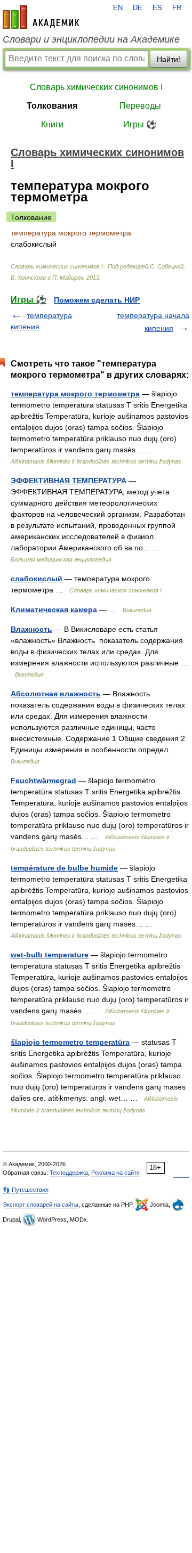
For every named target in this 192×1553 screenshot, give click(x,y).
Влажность (31, 629)
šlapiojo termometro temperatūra (70, 1042)
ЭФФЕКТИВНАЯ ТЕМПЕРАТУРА (68, 480)
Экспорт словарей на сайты (40, 1204)
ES (157, 8)
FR (176, 8)
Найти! (168, 59)
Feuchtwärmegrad (43, 780)
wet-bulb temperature (50, 954)
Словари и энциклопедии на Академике (91, 39)
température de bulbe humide (64, 868)
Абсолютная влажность (56, 693)
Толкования (52, 105)
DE (137, 8)
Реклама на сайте (115, 1172)
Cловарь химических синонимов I (96, 87)
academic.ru (41, 17)
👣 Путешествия (26, 1189)
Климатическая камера (54, 609)
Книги (52, 124)
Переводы (140, 105)
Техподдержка (69, 1172)
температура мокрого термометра (75, 393)
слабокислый (36, 578)
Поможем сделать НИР (97, 300)
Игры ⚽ (140, 124)
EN (118, 8)
